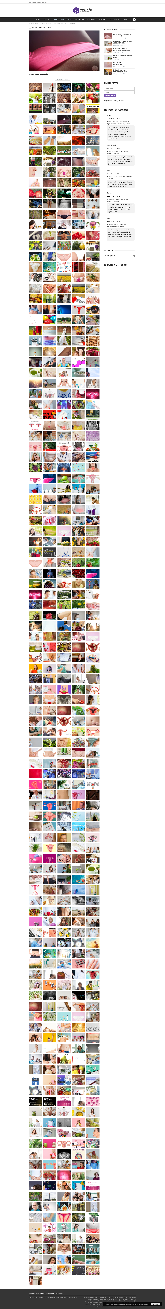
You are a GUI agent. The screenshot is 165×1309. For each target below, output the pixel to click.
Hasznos (47, 19)
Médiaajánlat (59, 1293)
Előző (67, 79)
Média (34, 2)
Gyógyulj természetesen (62, 19)
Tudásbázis (91, 19)
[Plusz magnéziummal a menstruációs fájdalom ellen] (108, 50)
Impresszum (50, 1293)
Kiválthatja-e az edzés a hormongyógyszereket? (120, 70)
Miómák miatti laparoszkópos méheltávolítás (121, 63)
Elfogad (155, 1304)
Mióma (38, 19)
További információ (143, 1304)
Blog (30, 2)
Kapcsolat (45, 2)
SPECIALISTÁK (79, 19)
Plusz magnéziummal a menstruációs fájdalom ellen (121, 49)
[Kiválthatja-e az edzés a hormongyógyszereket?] (108, 72)
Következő (59, 79)
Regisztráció (108, 101)
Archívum (101, 19)
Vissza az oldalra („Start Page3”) (41, 27)
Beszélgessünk (114, 19)
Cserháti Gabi (111, 145)
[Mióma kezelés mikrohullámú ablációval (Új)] (108, 36)
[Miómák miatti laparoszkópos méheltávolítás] (108, 64)
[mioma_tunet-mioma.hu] (35, 87)
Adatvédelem (40, 1293)
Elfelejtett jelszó (119, 101)
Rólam (39, 2)
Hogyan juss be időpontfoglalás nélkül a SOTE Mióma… (122, 42)
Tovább (125, 19)
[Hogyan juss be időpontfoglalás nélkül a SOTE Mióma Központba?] (108, 43)
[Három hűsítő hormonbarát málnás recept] (108, 57)
